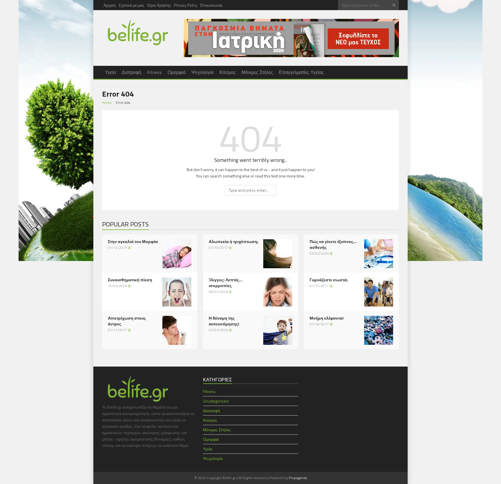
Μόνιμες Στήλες (257, 72)
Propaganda (298, 478)
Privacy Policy (185, 5)
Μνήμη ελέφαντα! (327, 318)
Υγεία (110, 72)
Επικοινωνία (211, 5)
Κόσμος (227, 72)
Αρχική (110, 5)
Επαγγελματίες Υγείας (301, 72)
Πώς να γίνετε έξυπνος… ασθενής (333, 244)
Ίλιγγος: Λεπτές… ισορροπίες (225, 283)
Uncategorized (215, 401)
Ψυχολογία (202, 72)
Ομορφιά (177, 72)
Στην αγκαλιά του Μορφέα (133, 241)
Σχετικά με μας (131, 5)
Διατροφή (131, 72)
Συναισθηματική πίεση (130, 280)
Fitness (154, 72)
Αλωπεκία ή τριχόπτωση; (233, 241)
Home (107, 102)
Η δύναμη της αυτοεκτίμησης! (224, 321)
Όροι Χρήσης (159, 5)
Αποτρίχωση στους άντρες (127, 321)
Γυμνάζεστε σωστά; (329, 280)
